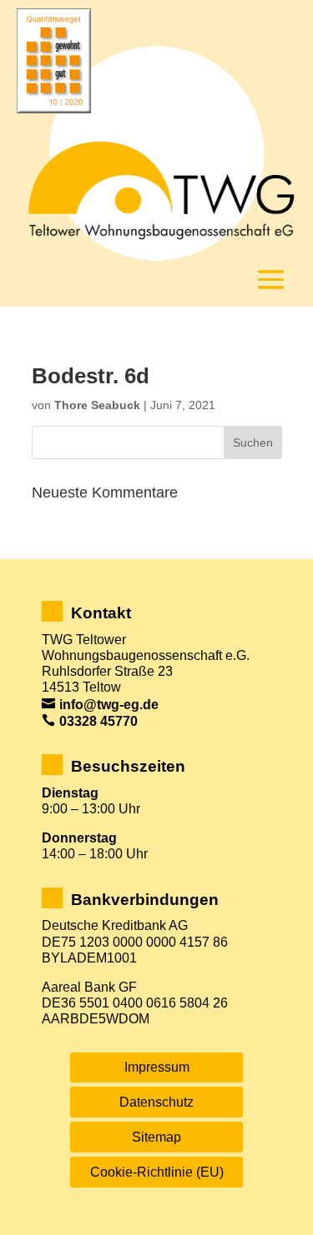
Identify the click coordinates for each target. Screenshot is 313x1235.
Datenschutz (156, 1102)
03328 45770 (98, 721)
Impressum (156, 1067)
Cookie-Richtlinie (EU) (157, 1172)
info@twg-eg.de (109, 705)
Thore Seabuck (97, 405)
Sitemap (156, 1137)
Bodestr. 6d (90, 375)
